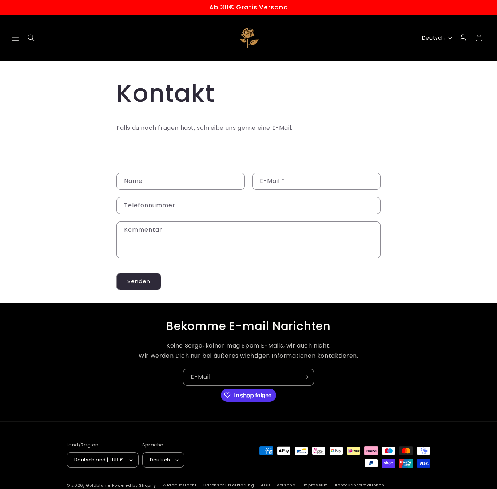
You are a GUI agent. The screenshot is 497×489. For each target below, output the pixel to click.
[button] (15, 38)
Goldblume (99, 485)
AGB (265, 485)
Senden (138, 281)
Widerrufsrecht (180, 485)
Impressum (315, 485)
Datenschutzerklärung (228, 485)
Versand (286, 485)
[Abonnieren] (306, 377)
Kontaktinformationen (360, 485)
